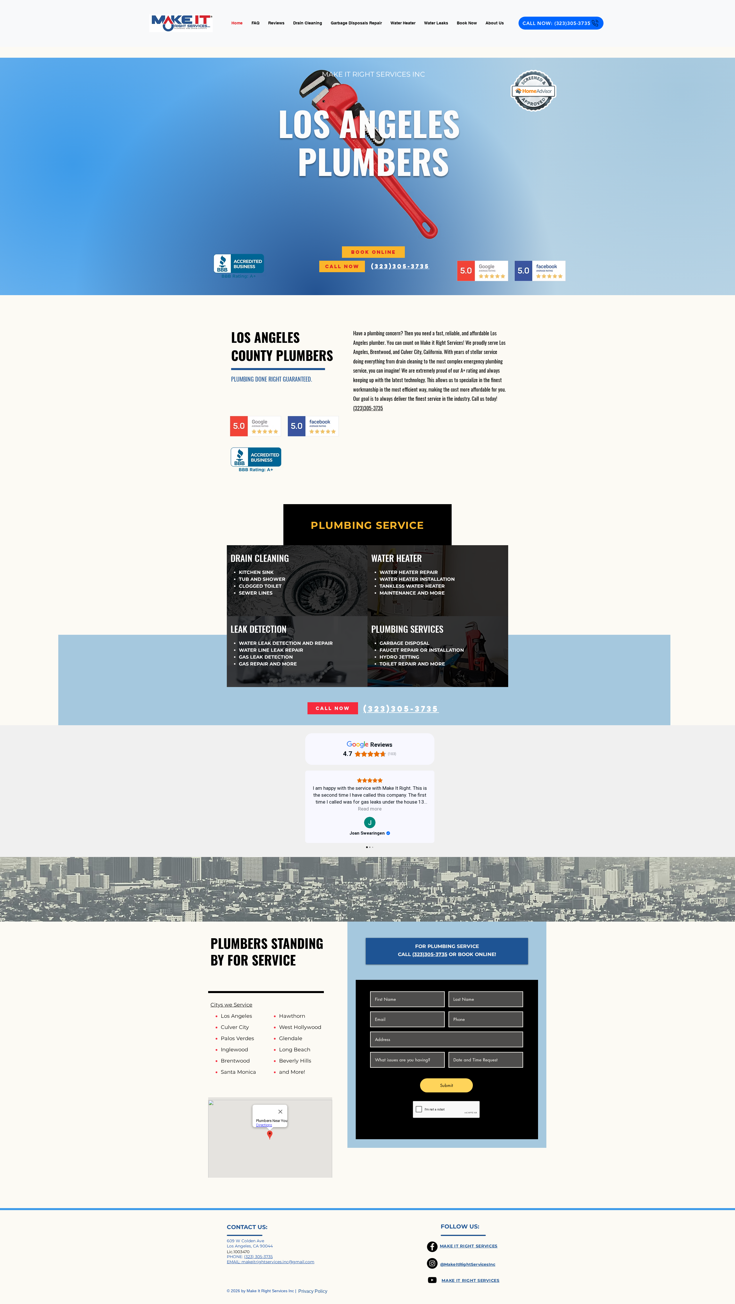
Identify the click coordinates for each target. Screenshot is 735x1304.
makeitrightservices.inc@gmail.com (277, 1261)
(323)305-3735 (368, 408)
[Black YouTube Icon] (432, 1280)
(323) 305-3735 (258, 1256)
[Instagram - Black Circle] (432, 1263)
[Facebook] (432, 1246)
